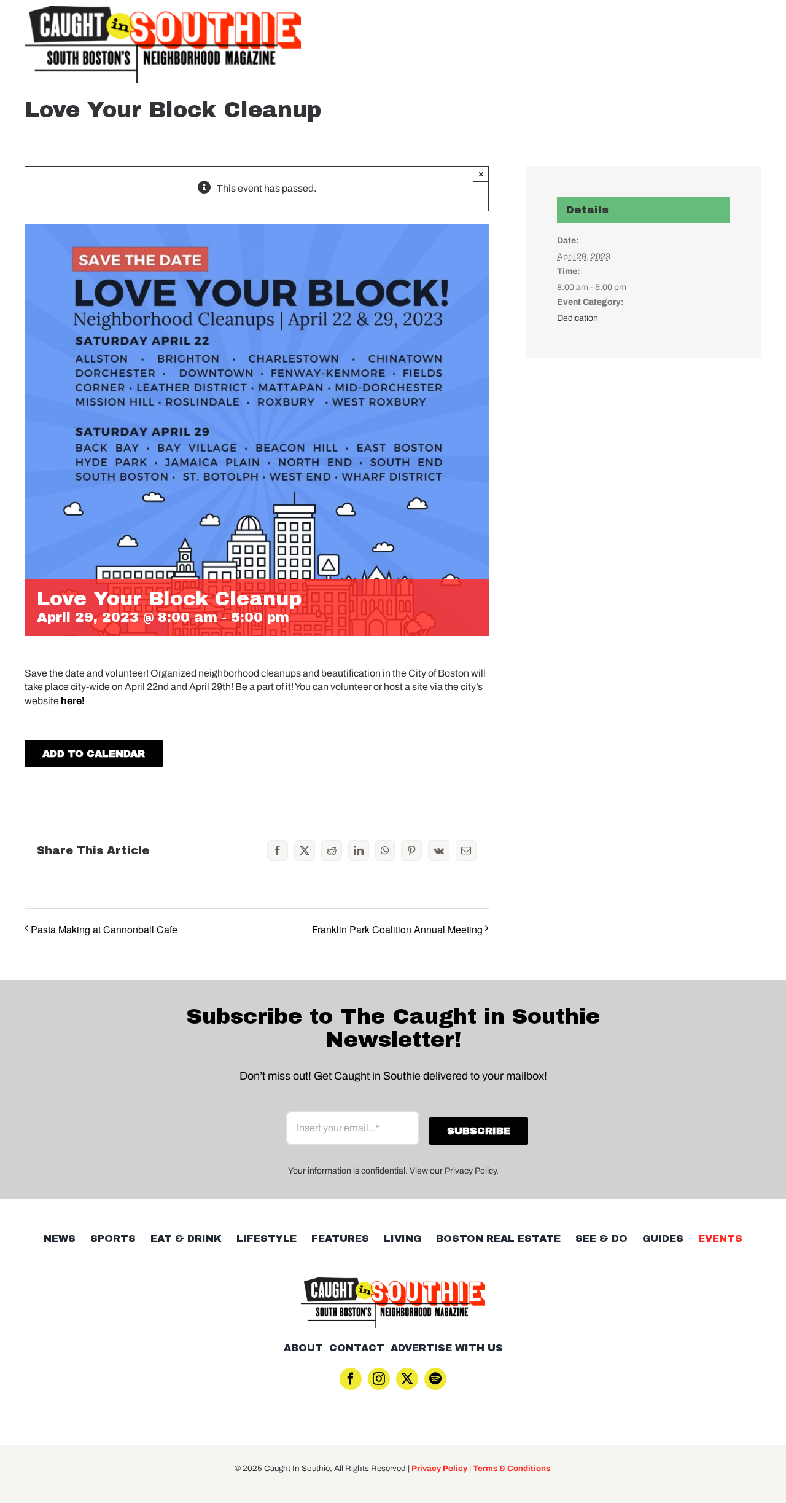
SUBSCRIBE (393, 815)
